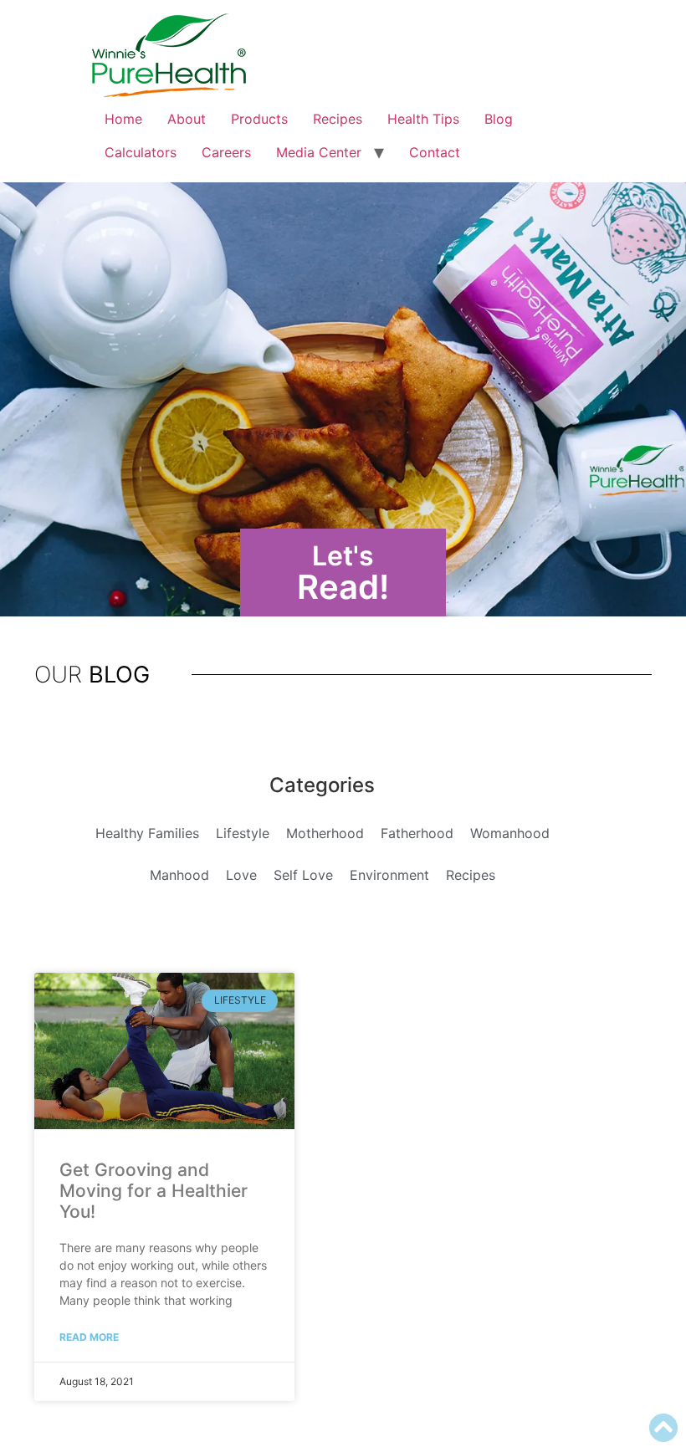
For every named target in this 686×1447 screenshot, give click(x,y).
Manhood (179, 875)
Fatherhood (417, 833)
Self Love (303, 875)
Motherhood (325, 833)
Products (259, 118)
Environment (389, 875)
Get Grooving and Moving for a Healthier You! (153, 1190)
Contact (434, 152)
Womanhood (510, 833)
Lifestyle (242, 833)
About (186, 118)
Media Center (318, 152)
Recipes (337, 118)
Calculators (141, 152)
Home (123, 118)
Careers (226, 152)
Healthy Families (147, 833)
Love (241, 875)
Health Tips (423, 118)
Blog (498, 118)
